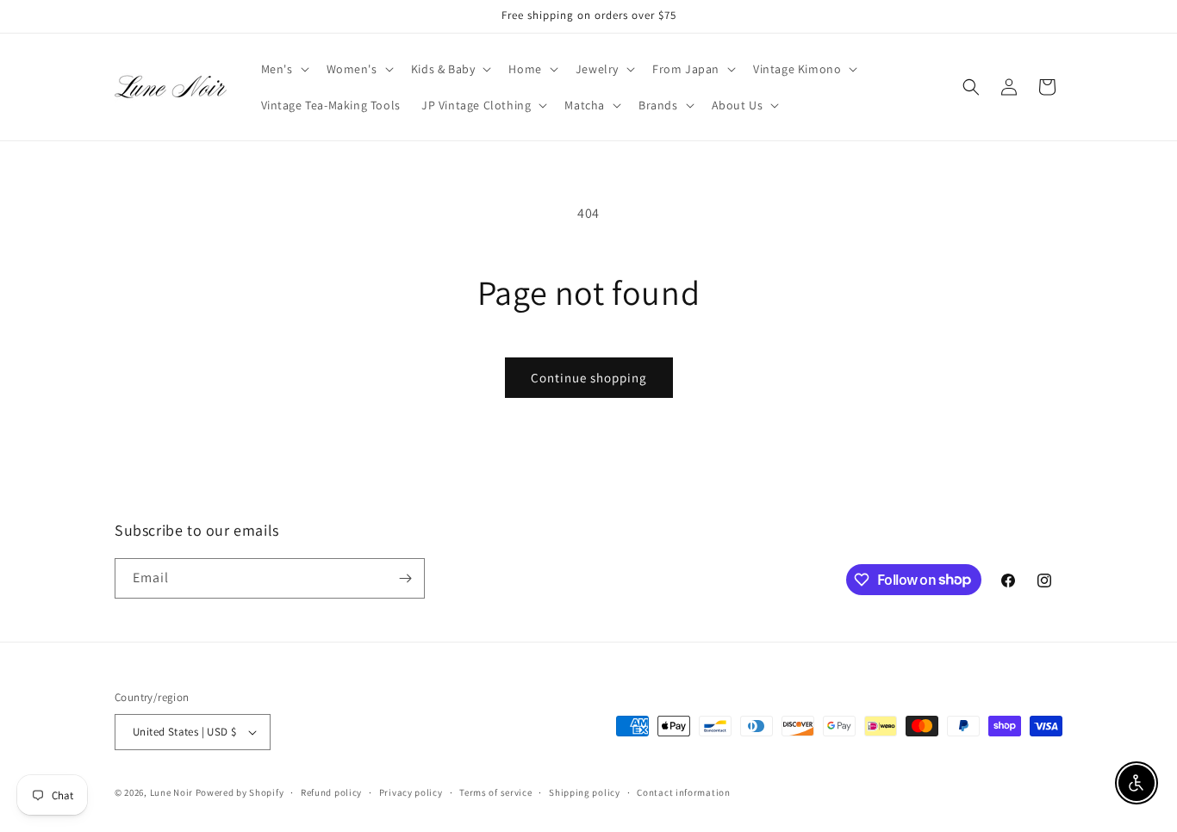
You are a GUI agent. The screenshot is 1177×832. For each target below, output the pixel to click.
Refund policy (331, 792)
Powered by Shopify (240, 792)
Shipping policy (584, 792)
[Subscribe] (405, 578)
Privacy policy (411, 792)
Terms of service (495, 792)
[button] (283, 69)
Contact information (683, 792)
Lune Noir (171, 792)
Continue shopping (589, 377)
